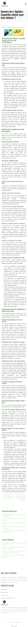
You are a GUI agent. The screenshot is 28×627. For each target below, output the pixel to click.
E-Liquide (5, 25)
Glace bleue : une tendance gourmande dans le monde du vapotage (20, 497)
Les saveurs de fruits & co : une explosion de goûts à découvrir (8, 496)
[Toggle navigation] (25, 4)
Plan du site (14, 626)
